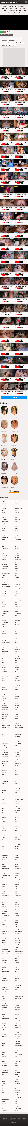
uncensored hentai (5, 656)
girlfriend (3, 924)
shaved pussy (17, 519)
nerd (16, 1000)
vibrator (16, 960)
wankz (16, 949)
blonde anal (11, 42)
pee (2, 850)
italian (3, 945)
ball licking (17, 665)
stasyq (3, 626)
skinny (16, 604)
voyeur (18, 40)
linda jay (13, 487)
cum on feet (4, 1003)
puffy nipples (4, 750)
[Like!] (1, 32)
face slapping (4, 991)
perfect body (4, 747)
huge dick (17, 712)
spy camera (4, 1101)
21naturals (17, 1005)
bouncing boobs (5, 953)
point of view (4, 1007)
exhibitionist (17, 947)
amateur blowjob (18, 895)
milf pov (3, 1077)
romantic (16, 936)
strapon (16, 510)
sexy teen (4, 790)
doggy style (17, 1077)
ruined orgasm (18, 743)
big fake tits (17, 1007)
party (3, 700)
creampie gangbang (6, 842)
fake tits (3, 1059)
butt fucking (17, 994)
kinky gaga (4, 459)
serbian (16, 1074)
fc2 (20, 8)
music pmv (4, 532)
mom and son (4, 884)
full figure (17, 571)
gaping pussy (17, 790)
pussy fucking (17, 535)
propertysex (17, 904)
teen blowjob (17, 935)
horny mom (4, 718)
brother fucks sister (6, 875)
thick (3, 794)
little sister (17, 557)
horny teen (4, 703)
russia (16, 1023)
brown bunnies (18, 609)
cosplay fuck (17, 669)
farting (3, 1054)
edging (16, 1088)
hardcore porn (12, 6)
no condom (4, 647)
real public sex (18, 636)
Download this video (7, 35)
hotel (3, 696)
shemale (3, 673)
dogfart (16, 1079)
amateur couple (18, 985)
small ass (17, 777)
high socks (17, 752)
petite (16, 830)
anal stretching (5, 676)
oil (15, 537)
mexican (16, 774)
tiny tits (3, 609)
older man (17, 644)
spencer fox (4, 445)
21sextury (16, 568)
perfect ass (17, 871)
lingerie (16, 922)
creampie (3, 1083)
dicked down (17, 580)
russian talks (17, 584)
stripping (16, 595)
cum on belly (4, 1065)
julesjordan (17, 978)
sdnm (15, 8)
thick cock (4, 817)
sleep (16, 709)
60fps (3, 533)
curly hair (4, 998)
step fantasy (17, 810)
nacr (10, 8)
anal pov (16, 976)
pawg (3, 774)
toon (3, 1021)
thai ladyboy (17, 682)
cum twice (17, 544)
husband (16, 692)
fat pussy (17, 765)
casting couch (5, 770)
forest (16, 973)
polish (3, 678)
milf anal (3, 588)
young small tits (5, 855)
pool (2, 1041)
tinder (16, 770)
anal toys (17, 850)
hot (2, 602)
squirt (3, 649)
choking (3, 826)
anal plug (3, 1068)
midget (3, 799)
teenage (16, 1029)
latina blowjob (5, 651)
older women (17, 1092)
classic (3, 636)
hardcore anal (17, 680)
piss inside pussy (5, 692)
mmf (15, 635)
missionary (4, 886)
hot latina (4, 1000)
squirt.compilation (18, 931)
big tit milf (4, 888)
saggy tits (4, 559)
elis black (13, 445)
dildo (3, 1088)
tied (2, 969)
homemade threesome (19, 1021)
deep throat (4, 550)
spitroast (16, 958)
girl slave (16, 678)
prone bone (17, 759)
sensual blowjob (18, 983)
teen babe (17, 555)
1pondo (4, 10)
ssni (20, 10)
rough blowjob (18, 835)
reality (16, 566)
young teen (4, 1036)
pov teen (3, 42)
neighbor (16, 795)
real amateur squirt (6, 1020)
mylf (2, 877)
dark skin (3, 589)
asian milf (17, 956)
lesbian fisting (5, 761)
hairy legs (17, 626)
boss (3, 1016)
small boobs (17, 1086)
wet (2, 792)
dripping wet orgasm (19, 750)
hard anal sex (17, 658)
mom (16, 633)
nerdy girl (4, 593)
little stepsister (5, 1072)
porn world (17, 553)
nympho (16, 967)
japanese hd (4, 597)
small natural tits (5, 584)
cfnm (16, 828)
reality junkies (18, 1025)
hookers (3, 680)
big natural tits (5, 579)
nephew (16, 586)
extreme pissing (18, 620)
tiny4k (16, 541)
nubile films (12, 45)
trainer (16, 615)
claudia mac (4, 431)
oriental (16, 716)
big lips (3, 823)
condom (3, 806)
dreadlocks (4, 1023)
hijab (16, 694)
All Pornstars (14, 491)
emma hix (3, 473)
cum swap (4, 965)
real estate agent (5, 909)
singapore (17, 846)
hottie (16, 992)
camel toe (17, 965)
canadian (16, 913)
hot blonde (4, 683)
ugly (15, 640)
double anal (4, 1063)
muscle (16, 893)
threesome (17, 1085)
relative (3, 38)
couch (16, 897)
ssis (24, 10)
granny (16, 521)
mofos (16, 683)
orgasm (16, 924)
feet (2, 658)
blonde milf (4, 526)
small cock (4, 904)
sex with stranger (5, 1018)
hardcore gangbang (6, 586)
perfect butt (4, 906)
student (3, 947)
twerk (16, 575)
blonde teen (17, 839)
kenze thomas (15, 473)
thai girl (16, 817)
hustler (3, 615)
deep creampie (5, 521)
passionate (4, 1045)
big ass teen (4, 665)
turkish (16, 564)
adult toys (4, 891)
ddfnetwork (4, 40)
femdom (3, 788)
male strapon (17, 1047)
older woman (17, 703)
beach (16, 819)
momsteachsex (5, 857)
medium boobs (5, 938)
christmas (4, 698)
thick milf (16, 528)
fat (15, 794)
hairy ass (16, 1101)
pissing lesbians (18, 550)
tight (3, 1074)
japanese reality (5, 524)
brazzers (3, 821)
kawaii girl (4, 732)
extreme (3, 1061)
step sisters (4, 920)
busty (16, 1099)
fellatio (16, 732)
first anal (16, 645)
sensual (16, 776)
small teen (17, 673)
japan (16, 980)
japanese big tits (18, 879)
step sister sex (18, 1072)
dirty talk (16, 707)
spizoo (16, 1063)
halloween (17, 689)
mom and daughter (5, 931)
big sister (16, 848)
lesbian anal (17, 785)
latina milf (17, 676)
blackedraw (17, 803)
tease (3, 846)
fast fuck (17, 730)
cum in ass (4, 1027)
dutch (3, 627)
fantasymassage (18, 559)
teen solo (17, 501)
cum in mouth (17, 808)
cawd (13, 12)
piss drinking (17, 736)
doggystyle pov (5, 622)
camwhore (4, 866)
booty (16, 602)
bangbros (4, 1014)
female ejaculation (5, 777)
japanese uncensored (6, 951)
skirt (15, 671)
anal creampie (4, 564)
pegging (16, 611)
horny (3, 808)
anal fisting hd (18, 987)
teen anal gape (5, 1039)
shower (16, 698)
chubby (16, 1094)
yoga (16, 812)
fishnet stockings (18, 1030)
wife (2, 810)
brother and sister (18, 508)
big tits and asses (5, 989)
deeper (16, 886)
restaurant (17, 667)
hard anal (17, 533)
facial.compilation (5, 689)
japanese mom (5, 555)
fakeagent (17, 918)
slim (15, 909)
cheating (16, 826)
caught (3, 862)
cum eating (4, 859)
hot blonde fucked (5, 868)
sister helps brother (6, 727)
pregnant (3, 841)
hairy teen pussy (18, 1027)
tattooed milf (17, 656)
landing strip (4, 523)
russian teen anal (18, 1097)
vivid (16, 989)
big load (3, 1050)
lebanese (16, 629)
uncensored (21, 6)
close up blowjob (18, 763)
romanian (4, 830)
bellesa (16, 783)
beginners (17, 927)
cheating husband (5, 879)
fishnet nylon (17, 873)
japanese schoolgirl (19, 727)
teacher (3, 553)
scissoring (17, 1076)
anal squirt (4, 638)
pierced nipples (5, 756)
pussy (16, 1039)
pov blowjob (17, 944)
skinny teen (17, 969)
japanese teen (17, 911)
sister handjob (4, 620)
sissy (3, 723)
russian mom (4, 785)
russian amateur (5, 781)
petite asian (17, 906)
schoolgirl (4, 613)
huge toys (4, 1056)
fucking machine (18, 725)
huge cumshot (18, 1108)
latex (16, 653)
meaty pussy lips (5, 582)
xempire (16, 1065)
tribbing (16, 1038)
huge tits (3, 595)
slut (15, 627)
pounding (4, 936)
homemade (4, 983)
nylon (3, 662)
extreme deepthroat (5, 971)
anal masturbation (18, 1054)
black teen (17, 512)
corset (16, 1068)
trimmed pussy (18, 938)
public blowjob (5, 707)
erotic (3, 958)
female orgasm (5, 1032)
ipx (9, 12)
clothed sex (17, 933)
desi (2, 902)
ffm (2, 922)
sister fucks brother (6, 725)
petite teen (17, 597)
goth (16, 506)
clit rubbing (4, 911)
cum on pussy (5, 752)
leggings (16, 526)
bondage (3, 848)
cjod (18, 12)
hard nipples (17, 1050)
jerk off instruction (18, 1034)
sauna (16, 660)
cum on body (4, 745)
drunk (3, 996)
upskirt (16, 859)
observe (16, 1018)
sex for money (17, 618)
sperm (3, 880)
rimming (16, 875)
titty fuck (4, 795)
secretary (16, 517)
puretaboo (4, 687)
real (15, 622)
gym (16, 781)
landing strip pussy (19, 674)
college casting (5, 566)
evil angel (4, 962)
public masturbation (6, 768)
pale (15, 546)
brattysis (3, 893)
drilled (16, 1052)
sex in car (17, 1014)
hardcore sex (4, 1097)
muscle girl (4, 45)
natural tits (4, 600)
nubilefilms (17, 738)
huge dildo (4, 575)
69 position (4, 1052)
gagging (3, 530)
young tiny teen (18, 685)
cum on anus (17, 929)
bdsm (3, 828)
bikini (16, 729)
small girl (16, 718)
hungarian (4, 801)
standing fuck (17, 579)
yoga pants (4, 913)
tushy (16, 832)
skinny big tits (5, 714)
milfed (16, 761)
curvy (3, 815)
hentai (4, 6)
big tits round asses (6, 1047)
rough (3, 1029)
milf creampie (17, 974)
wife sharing (17, 588)
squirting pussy (5, 1106)
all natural (4, 772)
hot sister (4, 631)
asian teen (4, 933)
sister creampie (5, 709)
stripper (16, 530)
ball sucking (4, 568)
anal (2, 1090)
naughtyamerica (5, 716)
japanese (3, 797)
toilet (16, 691)
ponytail (3, 1086)
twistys (3, 918)
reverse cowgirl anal (6, 573)
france (3, 1092)
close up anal (4, 671)
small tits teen (18, 998)
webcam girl (17, 844)
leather (3, 653)
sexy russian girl (5, 889)
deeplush (3, 606)
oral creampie (4, 705)
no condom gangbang (19, 647)
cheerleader (17, 962)
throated (3, 528)
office (3, 982)
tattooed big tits (18, 1020)
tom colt (13, 459)
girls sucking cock (5, 895)
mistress (3, 635)
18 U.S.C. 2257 (14, 1122)
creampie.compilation (19, 996)
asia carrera (14, 417)
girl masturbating (18, 868)
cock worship (4, 776)
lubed (3, 1079)
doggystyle (4, 927)
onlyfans (3, 819)
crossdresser (17, 1090)
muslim (16, 687)
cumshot (3, 629)
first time (4, 1038)
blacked (16, 823)
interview (16, 797)
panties (16, 591)
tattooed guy (4, 960)
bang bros (4, 633)
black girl (3, 837)
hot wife (16, 1106)
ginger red (17, 651)
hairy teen (4, 721)
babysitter (17, 696)
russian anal (17, 882)
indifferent (4, 942)
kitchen (16, 1059)
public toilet (17, 524)
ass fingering (4, 832)
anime (3, 736)
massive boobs (18, 539)
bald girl (3, 835)
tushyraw (16, 864)
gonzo (16, 745)
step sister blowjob (5, 915)
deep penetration (5, 537)
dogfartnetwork (5, 949)
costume (3, 644)
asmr (3, 738)
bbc (15, 1016)
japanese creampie (5, 729)
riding (16, 837)
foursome (4, 739)
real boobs (4, 900)
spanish (3, 571)
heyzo (24, 8)
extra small (4, 685)
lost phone (17, 548)
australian (12, 40)
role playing (17, 532)
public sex (4, 871)
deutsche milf (17, 880)
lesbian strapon (5, 682)
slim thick (17, 562)
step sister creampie (19, 799)
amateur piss (4, 1110)
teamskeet (4, 994)
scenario (3, 542)
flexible (16, 700)
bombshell (4, 604)
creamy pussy (17, 853)
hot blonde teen (18, 1041)
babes (3, 974)
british (3, 765)
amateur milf (17, 788)
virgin (16, 573)
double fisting (20, 42)
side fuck (17, 1003)
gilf (2, 660)
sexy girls (17, 754)
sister (16, 589)
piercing (3, 944)
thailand (16, 982)
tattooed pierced (5, 1070)
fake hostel (17, 1081)
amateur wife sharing (19, 953)
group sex (17, 884)
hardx (16, 821)
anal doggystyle (18, 600)
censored (4, 8)
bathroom (4, 667)
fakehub (3, 763)
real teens (17, 624)
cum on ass (17, 1083)
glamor (16, 920)
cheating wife (17, 542)
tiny (15, 877)
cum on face (17, 741)
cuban (16, 662)
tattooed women (5, 591)
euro (3, 674)
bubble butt (17, 593)
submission (4, 853)
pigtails (3, 1085)
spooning (4, 864)
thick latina (4, 1094)
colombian (17, 945)
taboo (3, 577)
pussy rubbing (5, 754)
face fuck (4, 929)
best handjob (4, 1103)
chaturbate (17, 768)
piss (15, 841)
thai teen (3, 1009)
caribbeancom (13, 10)
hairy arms (4, 624)
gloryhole (17, 926)
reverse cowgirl (5, 1005)
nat (1, 417)
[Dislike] (4, 32)
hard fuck (4, 640)
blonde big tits (18, 942)
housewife (4, 1030)
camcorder (4, 691)
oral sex (16, 631)
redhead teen (4, 987)
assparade (4, 759)
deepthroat (4, 783)
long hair (4, 967)
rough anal (17, 888)
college (3, 985)
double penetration (5, 833)
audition (3, 669)
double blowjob (5, 743)
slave (16, 523)
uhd (2, 976)
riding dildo (17, 889)
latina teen (17, 747)
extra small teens (5, 1099)
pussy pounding (5, 694)
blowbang (17, 915)
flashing (16, 642)
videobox (3, 940)
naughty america (18, 606)
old (2, 1108)
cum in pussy (4, 544)
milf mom (3, 712)
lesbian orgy (4, 926)
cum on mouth (18, 613)
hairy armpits (17, 756)
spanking (3, 956)
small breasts (4, 645)
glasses (3, 897)
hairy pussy (17, 857)
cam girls (18, 38)
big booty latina (5, 618)
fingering (3, 1043)
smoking (16, 503)
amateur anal (4, 935)
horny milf (4, 978)
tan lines (16, 739)
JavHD (14, 1116)
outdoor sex (17, 1043)
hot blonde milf (18, 1009)
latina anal (4, 535)
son (2, 734)
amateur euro (17, 842)
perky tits (17, 1103)
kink (15, 772)
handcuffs (4, 541)
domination (17, 705)
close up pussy (18, 734)
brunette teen (17, 1032)
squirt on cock (5, 980)
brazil (16, 582)
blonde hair (4, 741)
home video (4, 1034)
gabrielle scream (15, 431)
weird (3, 562)
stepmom (3, 844)
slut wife (16, 991)
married (16, 638)
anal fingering (17, 1012)
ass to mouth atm (18, 806)
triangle (3, 1081)
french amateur (5, 824)
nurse (3, 779)
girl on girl (17, 723)
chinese (3, 1025)
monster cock (17, 801)
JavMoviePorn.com (9, 2)
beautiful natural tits (6, 548)
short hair (17, 833)
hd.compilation (5, 730)
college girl (17, 900)
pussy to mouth (5, 580)
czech (3, 546)
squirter (3, 992)
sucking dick (10, 38)
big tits (16, 714)
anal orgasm (17, 824)
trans (16, 902)
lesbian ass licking (6, 786)
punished (3, 1012)
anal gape (17, 862)
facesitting (17, 786)
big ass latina (17, 940)
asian (16, 792)
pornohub (17, 721)
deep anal (17, 815)
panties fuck (17, 779)
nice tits (3, 873)
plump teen (4, 803)
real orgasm (17, 1036)
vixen (16, 971)
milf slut (16, 1056)
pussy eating (17, 649)
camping (3, 882)
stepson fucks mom (6, 642)
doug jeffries (4, 487)
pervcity (3, 539)
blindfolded (17, 891)
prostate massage (18, 1045)
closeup (16, 855)
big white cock (18, 1061)
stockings (17, 577)
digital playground (5, 611)
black (3, 1076)
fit (2, 812)
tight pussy (17, 866)
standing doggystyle (19, 951)
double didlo (4, 557)
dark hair (16, 1110)
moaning (16, 1070)
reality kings (4, 973)
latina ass (17, 515)
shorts (3, 839)
